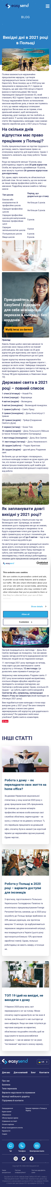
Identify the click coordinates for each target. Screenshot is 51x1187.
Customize (24, 622)
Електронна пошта (37, 1151)
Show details (37, 606)
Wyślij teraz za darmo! (18, 329)
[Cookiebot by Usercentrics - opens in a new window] (36, 563)
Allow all (25, 614)
